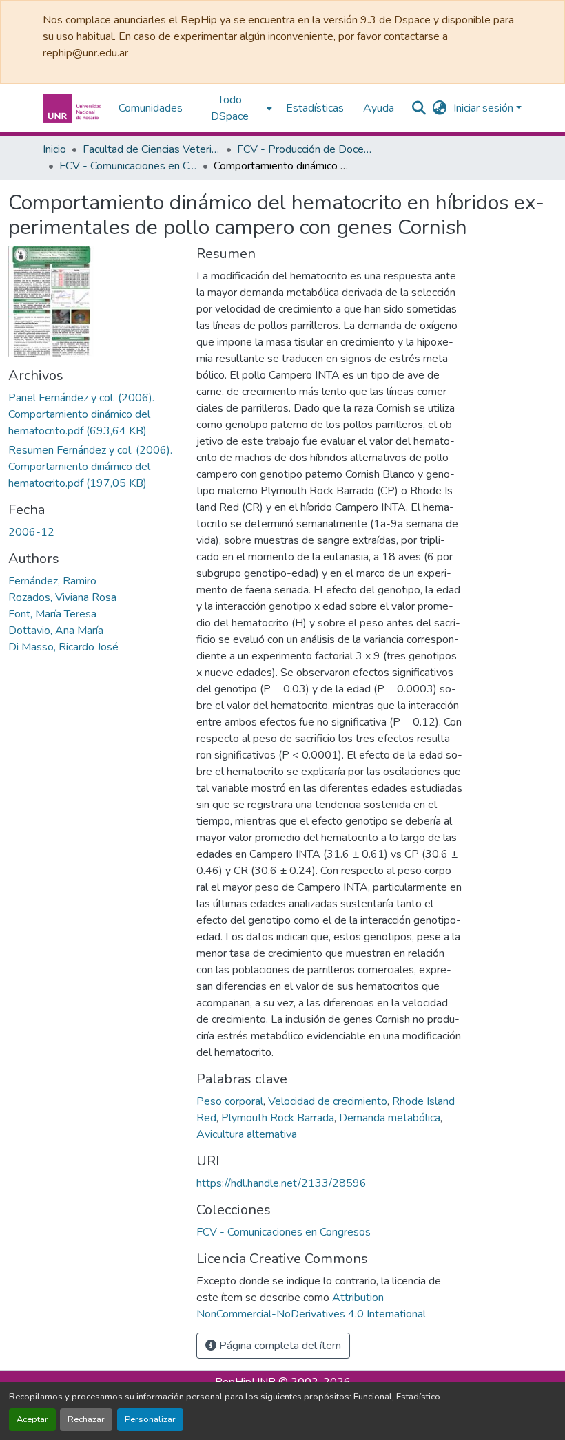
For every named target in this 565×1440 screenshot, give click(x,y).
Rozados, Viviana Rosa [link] (62, 597)
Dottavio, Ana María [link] (55, 630)
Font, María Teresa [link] (52, 614)
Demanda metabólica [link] (389, 1117)
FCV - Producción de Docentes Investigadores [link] (306, 149)
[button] (74, 108)
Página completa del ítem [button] (278, 1345)
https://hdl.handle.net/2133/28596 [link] (281, 1183)
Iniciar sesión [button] (484, 108)
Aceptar (32, 1419)
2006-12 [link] (31, 532)
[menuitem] (234, 108)
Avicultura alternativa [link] (246, 1134)
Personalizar (150, 1419)
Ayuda (378, 108)
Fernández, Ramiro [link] (52, 581)
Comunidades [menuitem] (151, 108)
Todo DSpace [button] (230, 108)
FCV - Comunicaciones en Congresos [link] (128, 165)
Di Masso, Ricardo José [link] (63, 647)
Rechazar (86, 1419)
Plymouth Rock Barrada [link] (277, 1117)
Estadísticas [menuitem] (315, 108)
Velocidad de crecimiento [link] (327, 1101)
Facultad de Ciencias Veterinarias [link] (151, 149)
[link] (94, 414)
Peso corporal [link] (229, 1101)
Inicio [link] (54, 149)
